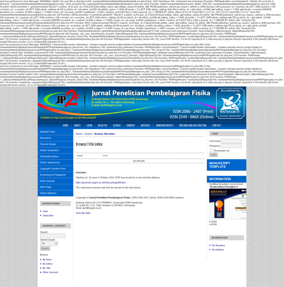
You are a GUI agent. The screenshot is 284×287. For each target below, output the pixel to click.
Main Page (45, 187)
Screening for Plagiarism (53, 175)
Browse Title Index (105, 134)
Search (117, 125)
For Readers (218, 245)
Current (130, 125)
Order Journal (47, 181)
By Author (48, 263)
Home (65, 125)
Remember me (222, 150)
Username (214, 141)
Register (102, 125)
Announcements (164, 125)
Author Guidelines (49, 150)
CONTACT (216, 125)
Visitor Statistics (48, 193)
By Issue (47, 259)
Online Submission (50, 162)
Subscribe (48, 215)
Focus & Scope (48, 144)
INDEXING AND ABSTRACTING (193, 125)
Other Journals (50, 272)
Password (214, 146)
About (77, 125)
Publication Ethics (49, 156)
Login (89, 125)
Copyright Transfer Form (52, 168)
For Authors (218, 249)
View (45, 211)
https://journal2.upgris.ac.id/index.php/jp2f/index (101, 182)
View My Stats (83, 213)
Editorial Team (47, 131)
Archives (145, 125)
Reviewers (45, 138)
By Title (46, 268)
